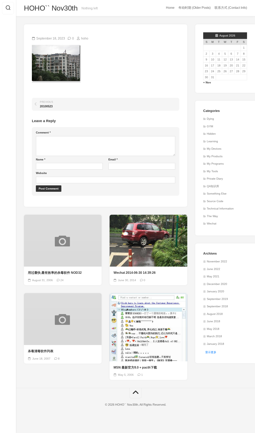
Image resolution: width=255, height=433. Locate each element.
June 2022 (213, 269)
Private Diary (215, 178)
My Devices (214, 148)
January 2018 (215, 343)
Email (113, 159)
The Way (212, 216)
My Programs (215, 163)
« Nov (207, 82)
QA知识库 (213, 186)
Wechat (211, 223)
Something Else (217, 193)
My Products (215, 156)
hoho (84, 38)
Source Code (215, 201)
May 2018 (213, 328)
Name (40, 159)
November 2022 (217, 261)
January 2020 (215, 291)
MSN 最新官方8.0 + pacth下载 (135, 367)
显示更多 (210, 352)
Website (41, 173)
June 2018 (213, 321)
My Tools (212, 171)
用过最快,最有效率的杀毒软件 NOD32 (55, 272)
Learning (212, 141)
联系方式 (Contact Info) (231, 7)
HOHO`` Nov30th (50, 8)
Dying (210, 118)
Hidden (211, 133)
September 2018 (217, 306)
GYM (210, 126)
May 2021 (213, 276)
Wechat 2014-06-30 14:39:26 (135, 272)
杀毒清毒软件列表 (40, 351)
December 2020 (217, 284)
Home (170, 7)
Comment (43, 132)
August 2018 (215, 313)
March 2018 (214, 336)
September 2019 (217, 299)
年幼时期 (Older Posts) (194, 7)
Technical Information (220, 208)
